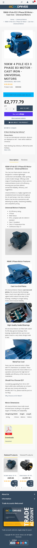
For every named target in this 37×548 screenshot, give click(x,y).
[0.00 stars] (7, 481)
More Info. (7, 150)
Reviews (24, 160)
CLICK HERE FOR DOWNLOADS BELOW (18, 95)
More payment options (18, 118)
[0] (33, 2)
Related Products (11, 455)
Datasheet (8, 441)
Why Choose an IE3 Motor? (13, 396)
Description (14, 160)
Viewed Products (26, 455)
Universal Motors (12, 81)
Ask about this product (19, 122)
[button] (8, 84)
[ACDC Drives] (18, 7)
